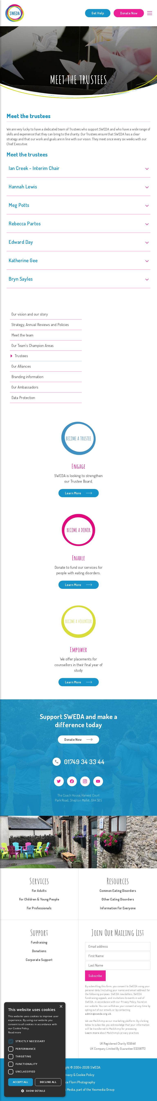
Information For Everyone (118, 908)
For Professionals (39, 908)
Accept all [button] (20, 1082)
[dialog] (34, 1049)
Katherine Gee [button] (23, 260)
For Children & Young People (39, 899)
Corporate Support (39, 960)
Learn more (92, 1032)
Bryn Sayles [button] (21, 279)
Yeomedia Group (103, 1089)
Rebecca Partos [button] (25, 223)
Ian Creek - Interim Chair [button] (34, 168)
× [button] (60, 1006)
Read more (14, 1032)
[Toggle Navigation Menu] (149, 13)
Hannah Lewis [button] (23, 186)
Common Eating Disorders (118, 891)
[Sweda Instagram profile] (85, 781)
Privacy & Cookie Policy (78, 1075)
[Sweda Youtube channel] (98, 781)
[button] (34, 1091)
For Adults (39, 891)
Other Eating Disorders (118, 899)
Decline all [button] (48, 1082)
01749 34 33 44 (84, 761)
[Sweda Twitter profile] (59, 781)
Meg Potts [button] (19, 205)
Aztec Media (66, 1089)
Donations (39, 951)
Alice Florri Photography (78, 1082)
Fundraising (39, 942)
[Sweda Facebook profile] (72, 781)
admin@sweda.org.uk (98, 1013)
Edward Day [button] (21, 242)
